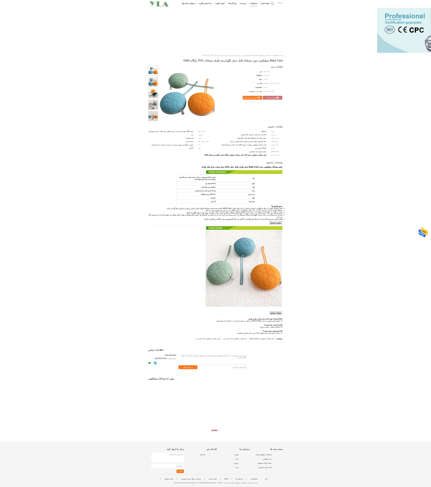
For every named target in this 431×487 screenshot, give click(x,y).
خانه (266, 479)
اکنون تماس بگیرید (250, 98)
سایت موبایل (169, 479)
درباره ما (243, 3)
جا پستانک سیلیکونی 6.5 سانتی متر (235, 339)
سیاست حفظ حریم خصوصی (191, 479)
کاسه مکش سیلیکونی (265, 467)
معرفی (236, 454)
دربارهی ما (239, 479)
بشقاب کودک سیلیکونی (264, 463)
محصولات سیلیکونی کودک (264, 454)
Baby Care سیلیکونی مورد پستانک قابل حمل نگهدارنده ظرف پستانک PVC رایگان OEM (230, 55)
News (226, 479)
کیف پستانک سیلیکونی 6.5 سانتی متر (208, 339)
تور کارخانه (232, 3)
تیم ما (237, 467)
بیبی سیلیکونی (267, 459)
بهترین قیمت (271, 98)
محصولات (253, 3)
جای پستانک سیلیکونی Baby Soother (262, 339)
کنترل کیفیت (220, 3)
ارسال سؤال (188, 367)
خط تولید (203, 454)
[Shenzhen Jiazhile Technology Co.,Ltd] (159, 4)
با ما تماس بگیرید (205, 3)
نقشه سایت (213, 479)
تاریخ (237, 459)
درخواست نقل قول (188, 3)
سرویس (236, 463)
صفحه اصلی (265, 3)
